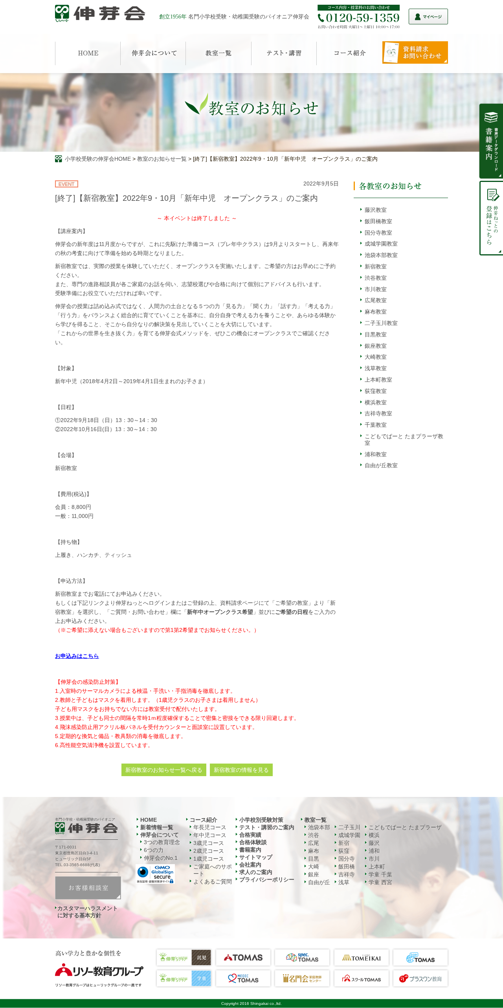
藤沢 (374, 843)
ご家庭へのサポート (212, 870)
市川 (374, 859)
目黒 (313, 859)
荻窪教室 (376, 391)
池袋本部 (319, 827)
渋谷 (313, 835)
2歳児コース (208, 851)
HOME (148, 820)
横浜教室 (376, 402)
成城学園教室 (381, 244)
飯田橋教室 (378, 221)
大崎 (313, 866)
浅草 (343, 882)
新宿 (343, 843)
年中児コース (209, 835)
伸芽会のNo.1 (161, 858)
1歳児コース (208, 859)
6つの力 (153, 850)
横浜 (374, 835)
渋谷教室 (376, 278)
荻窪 (343, 851)
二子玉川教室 (381, 323)
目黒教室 (376, 334)
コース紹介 (203, 820)
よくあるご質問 (212, 881)
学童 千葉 (380, 874)
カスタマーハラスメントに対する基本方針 (87, 911)
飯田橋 (346, 866)
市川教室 (376, 289)
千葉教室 (376, 425)
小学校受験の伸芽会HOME (98, 159)
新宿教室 (376, 266)
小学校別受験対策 (261, 820)
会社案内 (250, 864)
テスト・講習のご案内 (266, 827)
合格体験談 (253, 842)
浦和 (374, 851)
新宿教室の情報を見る (241, 770)
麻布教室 (376, 311)
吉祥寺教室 (378, 413)
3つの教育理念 (162, 842)
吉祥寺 (346, 874)
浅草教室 (376, 368)
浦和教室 (376, 454)
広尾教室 (376, 300)
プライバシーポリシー (266, 879)
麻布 (313, 851)
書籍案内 (250, 849)
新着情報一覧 (156, 827)
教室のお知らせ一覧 (162, 159)
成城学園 (349, 835)
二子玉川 (349, 827)
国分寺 (346, 859)
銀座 (313, 874)
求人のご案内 (255, 872)
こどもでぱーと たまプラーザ (405, 827)
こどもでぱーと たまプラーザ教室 (404, 439)
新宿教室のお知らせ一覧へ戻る (163, 770)
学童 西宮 (380, 882)
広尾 (313, 843)
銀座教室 (376, 346)
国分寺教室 (378, 233)
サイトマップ (255, 857)
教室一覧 (316, 820)
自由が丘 (319, 882)
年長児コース (209, 827)
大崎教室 (376, 357)
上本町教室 (378, 379)
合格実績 (250, 835)
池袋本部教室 (381, 255)
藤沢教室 (376, 210)
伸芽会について (159, 835)
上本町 (377, 866)
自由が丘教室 (381, 465)
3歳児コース (208, 843)
